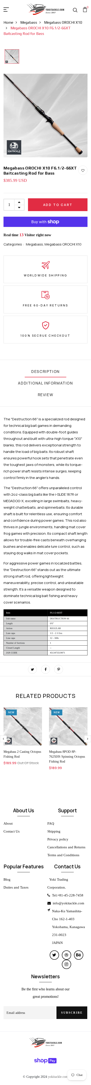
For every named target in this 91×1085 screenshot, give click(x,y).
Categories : (14, 244)
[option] (12, 57)
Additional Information (45, 383)
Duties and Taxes (16, 887)
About (8, 823)
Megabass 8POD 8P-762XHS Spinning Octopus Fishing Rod (67, 756)
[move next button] (3, 738)
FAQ (50, 823)
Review (45, 394)
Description (45, 371)
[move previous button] (87, 738)
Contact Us (12, 831)
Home (8, 22)
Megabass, (35, 244)
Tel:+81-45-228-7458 (67, 895)
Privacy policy (57, 839)
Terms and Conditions (63, 855)
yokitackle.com (58, 1076)
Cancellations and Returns (66, 847)
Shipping (53, 831)
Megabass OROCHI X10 (63, 244)
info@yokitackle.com (68, 903)
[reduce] (19, 207)
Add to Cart (58, 204)
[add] (19, 202)
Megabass (28, 22)
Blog (7, 879)
